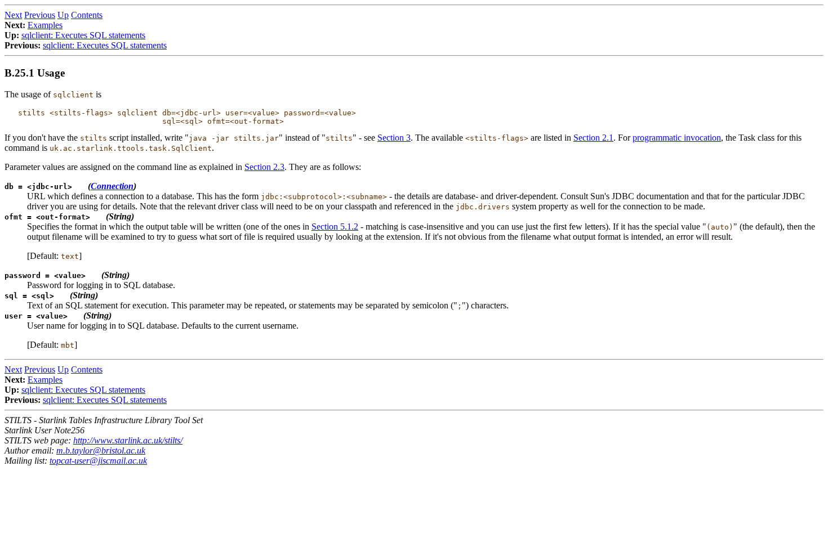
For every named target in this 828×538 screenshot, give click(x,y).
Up (63, 15)
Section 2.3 (264, 167)
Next (13, 15)
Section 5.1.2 (334, 226)
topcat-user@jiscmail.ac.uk (98, 460)
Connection (112, 186)
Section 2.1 (593, 137)
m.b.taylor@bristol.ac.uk (100, 450)
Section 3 (394, 137)
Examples (45, 25)
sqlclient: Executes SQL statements (83, 35)
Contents (87, 15)
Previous (39, 15)
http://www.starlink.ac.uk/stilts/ (127, 440)
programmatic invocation (677, 137)
